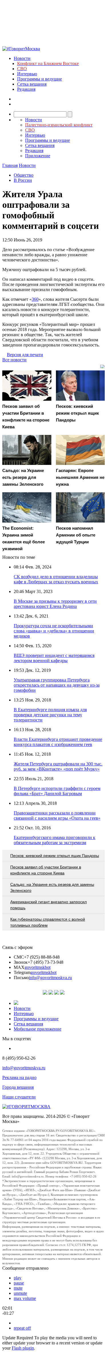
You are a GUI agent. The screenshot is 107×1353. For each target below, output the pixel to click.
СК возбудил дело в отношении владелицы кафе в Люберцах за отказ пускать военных (56, 579)
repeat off (22, 1328)
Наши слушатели (19, 1096)
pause (19, 1283)
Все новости (14, 359)
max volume (25, 1298)
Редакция (26, 89)
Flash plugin (23, 1348)
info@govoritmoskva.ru (50, 977)
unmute (20, 1293)
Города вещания (18, 1087)
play (17, 1277)
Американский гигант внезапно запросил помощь (48, 905)
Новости (22, 58)
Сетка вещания (32, 84)
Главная (10, 165)
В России (23, 180)
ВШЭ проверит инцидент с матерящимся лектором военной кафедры (54, 658)
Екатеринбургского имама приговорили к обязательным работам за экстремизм (54, 840)
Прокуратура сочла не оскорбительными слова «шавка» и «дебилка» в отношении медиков (54, 630)
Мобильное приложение (37, 1029)
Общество (23, 175)
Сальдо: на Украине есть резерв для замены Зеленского (52, 887)
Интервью (27, 73)
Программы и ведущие (39, 78)
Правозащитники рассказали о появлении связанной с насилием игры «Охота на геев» (57, 815)
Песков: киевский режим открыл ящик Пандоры (54, 855)
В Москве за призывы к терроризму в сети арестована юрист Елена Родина (55, 604)
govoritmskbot (38, 967)
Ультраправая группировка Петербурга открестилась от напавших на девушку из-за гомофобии (57, 685)
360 (35, 299)
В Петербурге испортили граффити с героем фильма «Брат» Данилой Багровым (57, 791)
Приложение (37, 155)
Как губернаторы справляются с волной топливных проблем (47, 922)
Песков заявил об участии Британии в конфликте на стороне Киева (45, 870)
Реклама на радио (19, 1077)
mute (18, 1288)
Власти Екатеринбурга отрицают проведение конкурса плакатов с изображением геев (58, 742)
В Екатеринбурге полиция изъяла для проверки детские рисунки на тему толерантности (50, 714)
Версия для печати (25, 354)
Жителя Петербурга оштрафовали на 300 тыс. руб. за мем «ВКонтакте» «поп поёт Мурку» (58, 766)
